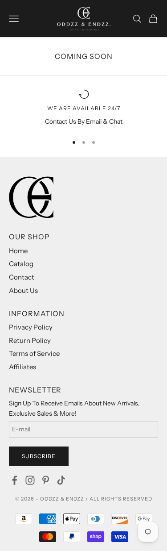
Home (18, 250)
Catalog (21, 263)
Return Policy (30, 340)
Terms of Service (34, 353)
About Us (23, 290)
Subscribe (39, 456)
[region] (83, 108)
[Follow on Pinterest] (45, 480)
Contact (21, 277)
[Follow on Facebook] (14, 480)
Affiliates (22, 367)
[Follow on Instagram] (30, 480)
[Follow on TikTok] (61, 480)
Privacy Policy (31, 327)
